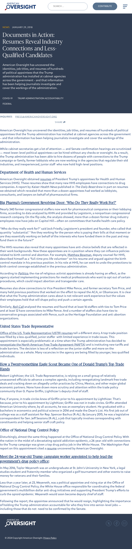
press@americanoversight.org (36, 117)
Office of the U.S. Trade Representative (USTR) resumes (36, 333)
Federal (7, 104)
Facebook (116, 523)
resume (52, 448)
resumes (45, 179)
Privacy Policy (50, 538)
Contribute (105, 6)
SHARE (59, 122)
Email (124, 523)
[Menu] (124, 6)
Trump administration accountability (40, 98)
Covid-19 (8, 98)
